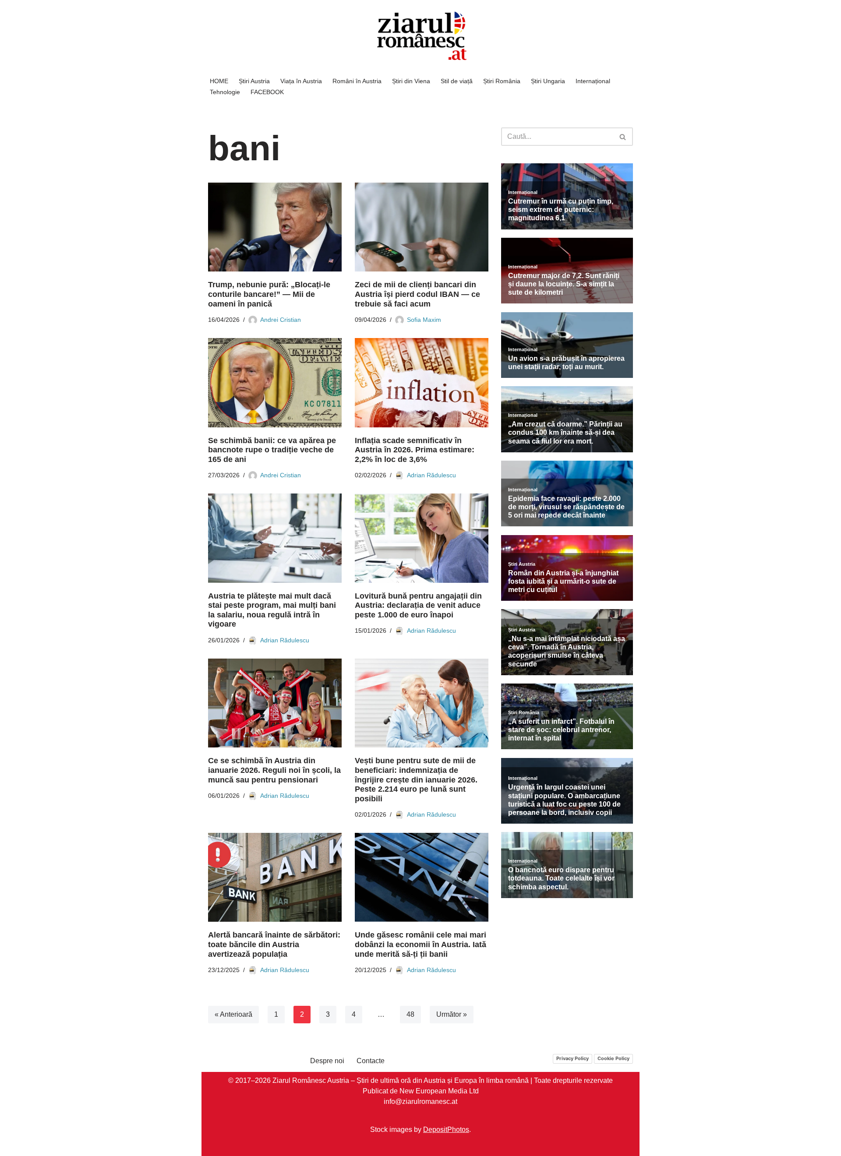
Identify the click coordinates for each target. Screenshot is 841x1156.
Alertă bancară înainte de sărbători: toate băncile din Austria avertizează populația (274, 945)
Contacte (371, 1060)
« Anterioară (233, 1014)
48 (410, 1014)
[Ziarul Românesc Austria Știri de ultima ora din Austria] (420, 36)
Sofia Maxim (424, 319)
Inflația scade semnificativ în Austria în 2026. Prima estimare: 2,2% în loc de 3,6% (414, 450)
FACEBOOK (267, 91)
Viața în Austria (301, 81)
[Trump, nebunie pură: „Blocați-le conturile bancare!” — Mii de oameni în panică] (275, 227)
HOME (219, 81)
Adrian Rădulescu (431, 475)
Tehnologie (225, 91)
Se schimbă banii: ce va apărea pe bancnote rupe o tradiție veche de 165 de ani (272, 450)
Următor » (451, 1014)
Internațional (593, 81)
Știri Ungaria (548, 81)
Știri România (501, 81)
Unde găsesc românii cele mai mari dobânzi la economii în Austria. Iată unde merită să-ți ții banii (420, 945)
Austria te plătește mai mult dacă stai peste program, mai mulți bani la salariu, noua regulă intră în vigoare (272, 610)
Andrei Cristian (280, 319)
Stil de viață (457, 81)
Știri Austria (254, 81)
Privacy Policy (572, 1058)
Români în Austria (357, 81)
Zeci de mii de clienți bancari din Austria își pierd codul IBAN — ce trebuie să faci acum (417, 294)
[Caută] (623, 136)
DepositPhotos (446, 1129)
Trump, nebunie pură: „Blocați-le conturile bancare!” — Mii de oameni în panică (269, 294)
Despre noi (327, 1060)
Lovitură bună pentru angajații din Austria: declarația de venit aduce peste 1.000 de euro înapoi (418, 605)
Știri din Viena (411, 81)
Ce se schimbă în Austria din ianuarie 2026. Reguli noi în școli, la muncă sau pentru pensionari (274, 770)
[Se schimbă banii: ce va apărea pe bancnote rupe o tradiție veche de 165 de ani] (275, 382)
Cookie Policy (613, 1058)
